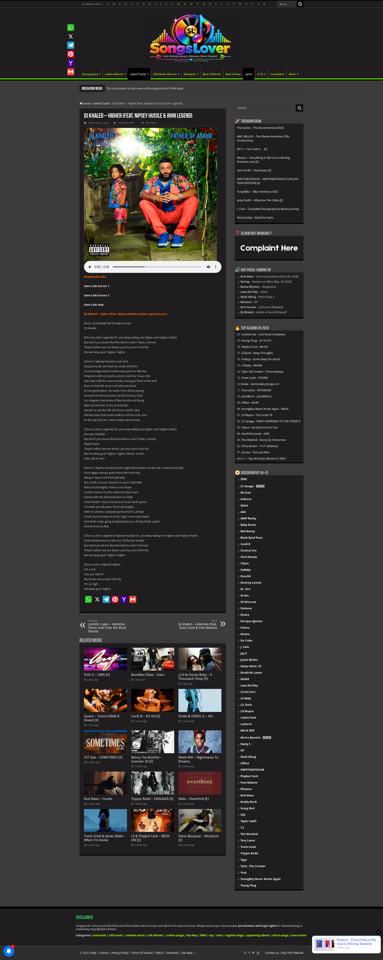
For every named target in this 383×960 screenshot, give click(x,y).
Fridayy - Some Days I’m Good (260, 359)
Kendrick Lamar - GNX (255, 433)
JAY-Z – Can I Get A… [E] (252, 149)
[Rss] (245, 952)
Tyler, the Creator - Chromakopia (262, 371)
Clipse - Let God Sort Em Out (259, 427)
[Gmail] (70, 71)
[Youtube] (258, 952)
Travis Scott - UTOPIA (254, 377)
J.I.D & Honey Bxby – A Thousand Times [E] (195, 677)
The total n (113, 88)
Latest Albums (114, 74)
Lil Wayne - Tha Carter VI (256, 415)
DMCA (160, 952)
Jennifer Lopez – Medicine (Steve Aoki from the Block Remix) (107, 626)
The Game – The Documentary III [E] (260, 127)
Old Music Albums (165, 74)
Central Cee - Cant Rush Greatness (263, 334)
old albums (155, 935)
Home (86, 103)
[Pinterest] (70, 54)
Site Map (186, 952)
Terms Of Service (142, 952)
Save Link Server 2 (96, 295)
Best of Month (212, 74)
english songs (234, 935)
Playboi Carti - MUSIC (254, 346)
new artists (298, 935)
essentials (99, 935)
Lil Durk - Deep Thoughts (257, 353)
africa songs (280, 935)
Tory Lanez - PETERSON (256, 390)
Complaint (277, 74)
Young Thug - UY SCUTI (256, 340)
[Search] (300, 4)
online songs (175, 935)
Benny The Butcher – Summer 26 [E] (146, 759)
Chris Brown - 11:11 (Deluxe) (259, 446)
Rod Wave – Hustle (98, 799)
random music (135, 935)
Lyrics (248, 74)
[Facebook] (249, 952)
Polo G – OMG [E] (97, 675)
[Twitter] (253, 952)
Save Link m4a (94, 304)
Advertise (172, 952)
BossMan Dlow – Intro (147, 675)
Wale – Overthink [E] (193, 799)
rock (219, 935)
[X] (70, 36)
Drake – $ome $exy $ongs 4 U (260, 384)
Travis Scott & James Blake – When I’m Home (105, 838)
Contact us (272, 952)
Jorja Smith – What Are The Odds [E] (260, 200)
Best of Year (233, 74)
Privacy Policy (119, 952)
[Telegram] (70, 45)
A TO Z (261, 74)
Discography (90, 74)
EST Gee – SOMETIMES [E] (103, 757)
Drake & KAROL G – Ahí (195, 716)
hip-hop (191, 935)
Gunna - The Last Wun (255, 452)
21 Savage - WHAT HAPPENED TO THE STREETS (271, 421)
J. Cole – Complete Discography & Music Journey (268, 209)
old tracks (115, 935)
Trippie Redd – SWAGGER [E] (152, 799)
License (104, 952)
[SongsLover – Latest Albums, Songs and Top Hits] (191, 37)
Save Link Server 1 (96, 286)
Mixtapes (189, 74)
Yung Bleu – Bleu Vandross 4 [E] (257, 191)
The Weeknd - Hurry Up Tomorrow (263, 440)
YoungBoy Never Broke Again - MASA (265, 409)
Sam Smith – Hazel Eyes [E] (254, 170)
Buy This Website (292, 952)
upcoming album (257, 935)
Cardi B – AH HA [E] (145, 716)
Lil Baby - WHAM (251, 365)
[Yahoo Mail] (70, 63)
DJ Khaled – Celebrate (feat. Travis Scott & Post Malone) (197, 625)
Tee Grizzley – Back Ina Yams (255, 217)
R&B (202, 935)
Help (93, 952)
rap (210, 935)
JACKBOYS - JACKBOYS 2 (256, 396)
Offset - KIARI (249, 402)
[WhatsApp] (70, 27)
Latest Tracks (138, 74)
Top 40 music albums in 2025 (267, 458)
